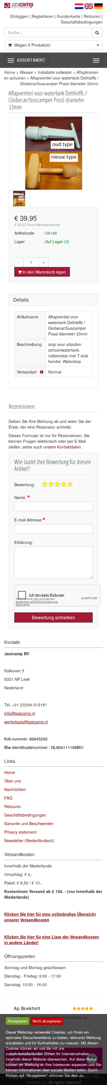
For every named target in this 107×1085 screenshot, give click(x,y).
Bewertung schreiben (53, 617)
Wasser (26, 72)
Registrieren (43, 16)
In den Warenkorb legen (44, 272)
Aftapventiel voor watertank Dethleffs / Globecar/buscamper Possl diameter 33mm (59, 80)
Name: (20, 497)
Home (9, 72)
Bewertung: (24, 484)
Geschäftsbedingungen (82, 22)
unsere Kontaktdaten (62, 447)
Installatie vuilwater (55, 72)
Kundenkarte (68, 16)
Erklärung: (23, 542)
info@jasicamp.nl (19, 713)
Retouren (92, 16)
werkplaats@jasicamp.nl (26, 722)
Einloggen (19, 16)
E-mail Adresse (28, 520)
